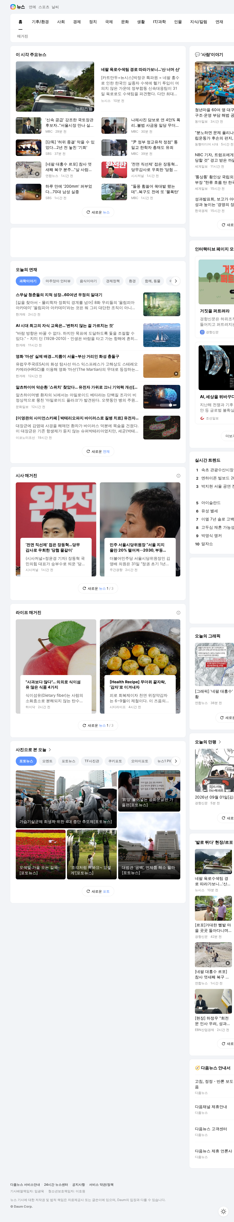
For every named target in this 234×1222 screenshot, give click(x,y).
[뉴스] (21, 7)
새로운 (101, 212)
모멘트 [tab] (47, 761)
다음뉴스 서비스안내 (25, 1184)
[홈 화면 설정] (223, 1211)
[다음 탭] (175, 281)
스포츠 (43, 7)
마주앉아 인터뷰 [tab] (58, 281)
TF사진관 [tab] (92, 761)
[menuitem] (20, 21)
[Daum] (13, 7)
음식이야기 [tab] (88, 281)
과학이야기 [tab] (28, 281)
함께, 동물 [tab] (152, 281)
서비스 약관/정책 (101, 1184)
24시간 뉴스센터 (56, 1184)
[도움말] (178, 475)
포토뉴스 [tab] (26, 761)
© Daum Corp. (21, 1206)
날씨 (55, 7)
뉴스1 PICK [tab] (166, 761)
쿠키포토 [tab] (115, 761)
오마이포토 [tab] (139, 761)
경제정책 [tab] (113, 281)
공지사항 (78, 1184)
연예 (32, 7)
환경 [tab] (132, 281)
